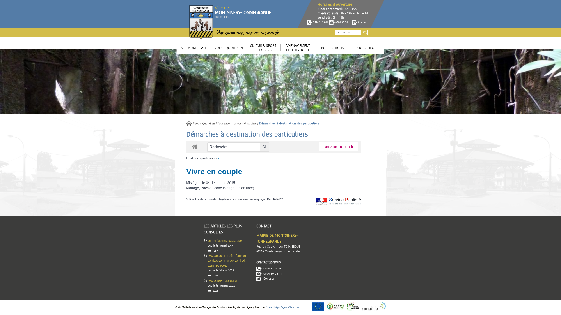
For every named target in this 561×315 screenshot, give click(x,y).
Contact (362, 22)
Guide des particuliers (201, 158)
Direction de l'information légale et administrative (218, 199)
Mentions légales (244, 307)
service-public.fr (338, 146)
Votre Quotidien (205, 123)
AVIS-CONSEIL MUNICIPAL (223, 280)
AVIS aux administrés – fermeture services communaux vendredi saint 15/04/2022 (228, 260)
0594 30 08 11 (343, 22)
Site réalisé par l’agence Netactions (282, 307)
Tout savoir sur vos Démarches (237, 123)
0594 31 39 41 (320, 22)
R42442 (278, 199)
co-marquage (257, 199)
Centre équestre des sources (225, 240)
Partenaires (259, 307)
